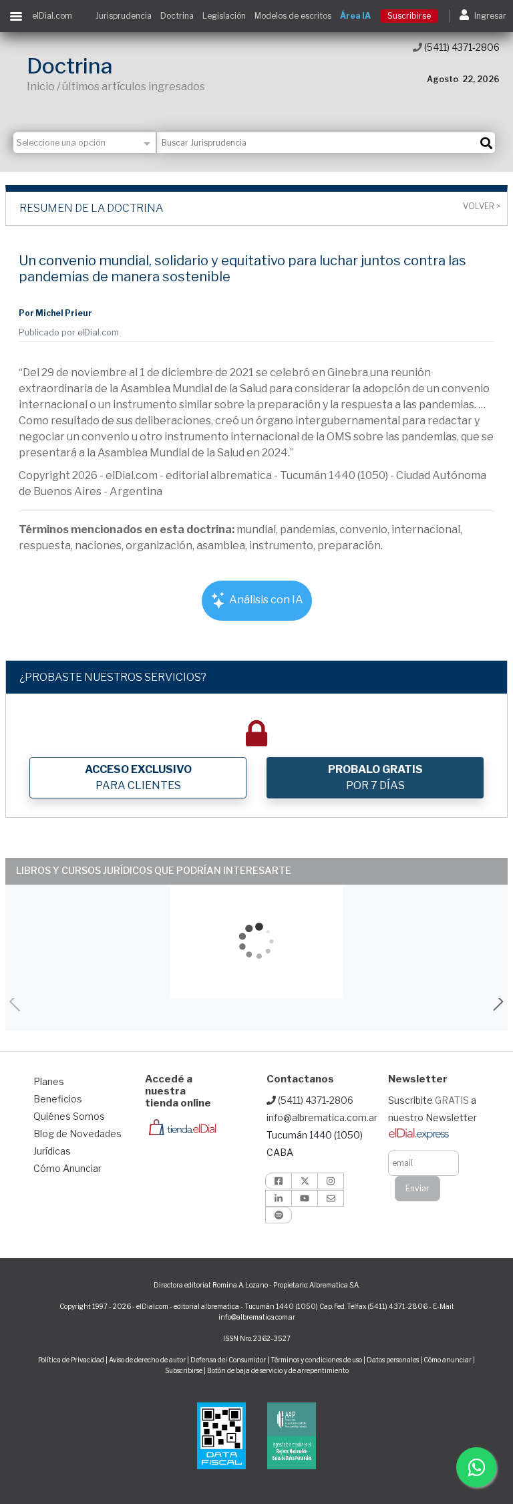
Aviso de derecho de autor (147, 1360)
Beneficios (57, 1098)
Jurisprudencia (124, 16)
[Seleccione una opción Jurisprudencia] (85, 142)
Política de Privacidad (71, 1360)
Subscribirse (184, 1370)
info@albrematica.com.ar (322, 1117)
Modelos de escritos (292, 16)
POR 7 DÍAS (375, 777)
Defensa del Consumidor (228, 1360)
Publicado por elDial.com (69, 332)
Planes (48, 1081)
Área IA (355, 16)
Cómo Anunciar (67, 1168)
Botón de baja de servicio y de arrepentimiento (278, 1370)
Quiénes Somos (69, 1116)
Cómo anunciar (447, 1360)
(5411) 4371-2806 (461, 47)
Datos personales (393, 1360)
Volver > (481, 206)
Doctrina (177, 16)
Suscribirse (409, 16)
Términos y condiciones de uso (316, 1360)
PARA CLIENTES (138, 777)
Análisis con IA (265, 599)
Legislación (224, 16)
